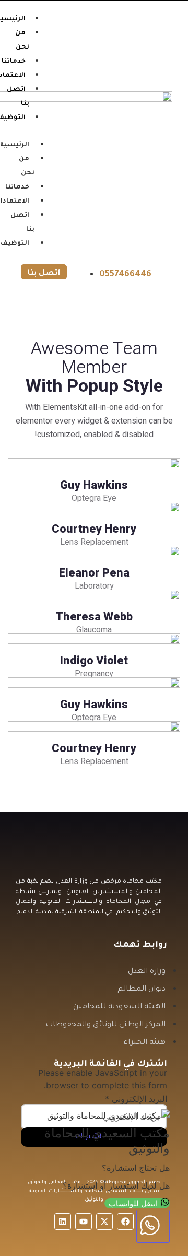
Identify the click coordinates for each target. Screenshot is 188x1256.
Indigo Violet (94, 660)
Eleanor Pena (94, 573)
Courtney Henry (94, 529)
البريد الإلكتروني (136, 1099)
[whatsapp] (153, 1226)
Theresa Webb (94, 616)
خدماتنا (17, 187)
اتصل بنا (22, 222)
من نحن (26, 166)
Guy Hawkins (94, 485)
